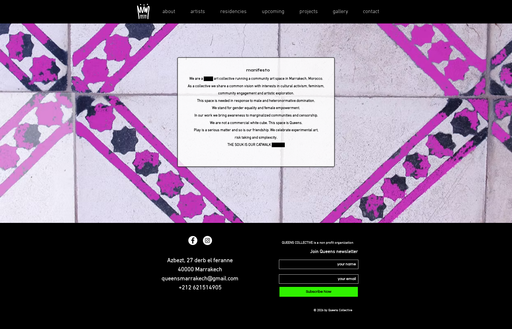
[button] (198, 12)
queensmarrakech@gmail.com (200, 278)
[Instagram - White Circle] (207, 240)
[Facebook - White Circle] (192, 240)
